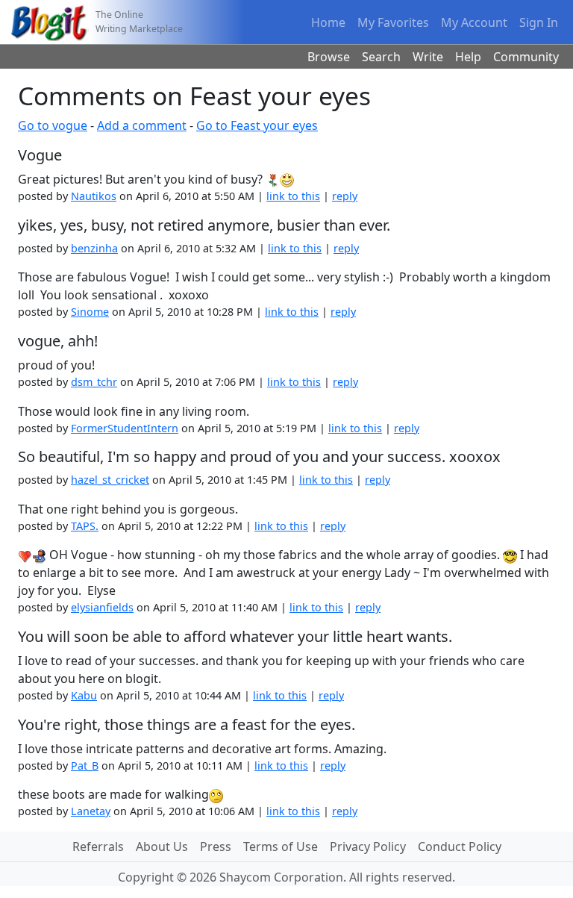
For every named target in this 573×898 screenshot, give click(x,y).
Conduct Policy (459, 846)
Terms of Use (280, 846)
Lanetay (90, 811)
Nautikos (93, 196)
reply (344, 196)
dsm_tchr (94, 382)
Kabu (84, 695)
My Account (474, 22)
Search (381, 57)
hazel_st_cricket (110, 480)
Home (328, 22)
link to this (293, 196)
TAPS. (84, 526)
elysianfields (102, 607)
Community (526, 57)
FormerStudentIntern (124, 428)
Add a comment (142, 125)
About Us (162, 846)
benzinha (94, 248)
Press (215, 846)
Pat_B (84, 765)
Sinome (90, 312)
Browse (328, 57)
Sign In (538, 22)
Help (468, 57)
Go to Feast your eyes (257, 125)
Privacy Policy (368, 846)
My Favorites (393, 22)
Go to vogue (52, 125)
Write (428, 57)
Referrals (98, 846)
